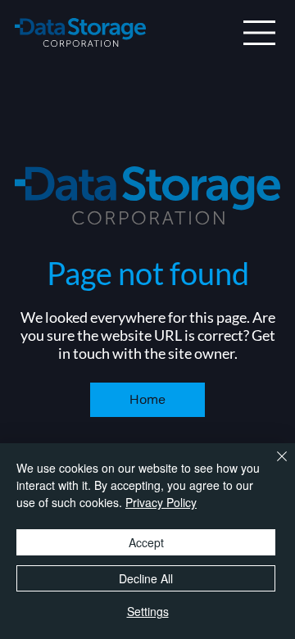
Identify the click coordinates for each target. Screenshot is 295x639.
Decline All (146, 578)
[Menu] (259, 32)
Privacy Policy (161, 502)
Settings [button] (148, 611)
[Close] (272, 466)
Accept (146, 542)
